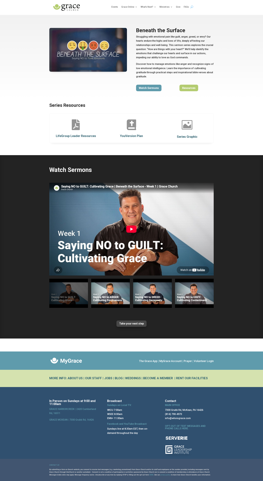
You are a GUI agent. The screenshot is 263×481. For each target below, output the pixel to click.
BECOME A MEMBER (158, 378)
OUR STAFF (93, 378)
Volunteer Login (204, 361)
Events (114, 7)
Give (178, 7)
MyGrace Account (170, 361)
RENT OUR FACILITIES (192, 378)
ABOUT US (75, 378)
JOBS (108, 378)
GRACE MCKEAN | (71, 419)
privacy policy (165, 475)
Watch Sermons (149, 88)
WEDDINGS (133, 378)
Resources (188, 88)
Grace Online (127, 7)
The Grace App (148, 361)
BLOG (119, 378)
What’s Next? (147, 7)
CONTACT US (54, 465)
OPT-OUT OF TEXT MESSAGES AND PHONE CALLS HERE (185, 427)
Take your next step (131, 323)
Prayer (188, 361)
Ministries (165, 7)
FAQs (186, 7)
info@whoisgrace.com (178, 418)
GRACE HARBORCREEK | (62, 409)
